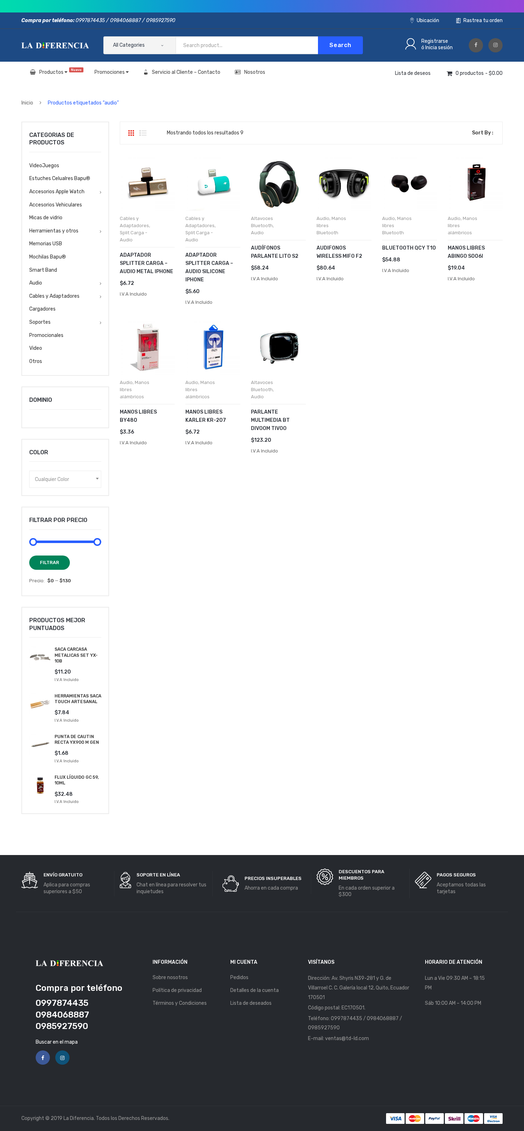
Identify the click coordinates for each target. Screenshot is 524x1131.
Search (340, 45)
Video (35, 348)
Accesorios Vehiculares (55, 205)
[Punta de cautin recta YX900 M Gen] (40, 745)
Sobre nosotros (170, 977)
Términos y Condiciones (180, 1003)
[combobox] (65, 479)
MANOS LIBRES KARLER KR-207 (205, 416)
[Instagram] (495, 45)
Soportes (40, 322)
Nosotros (254, 72)
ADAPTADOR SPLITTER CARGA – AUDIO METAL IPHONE (146, 263)
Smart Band (43, 270)
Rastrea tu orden (482, 20)
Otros (35, 361)
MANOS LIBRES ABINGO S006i (466, 252)
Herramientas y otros (53, 231)
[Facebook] (476, 45)
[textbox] (65, 479)
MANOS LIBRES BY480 (138, 416)
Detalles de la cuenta (254, 990)
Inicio (27, 103)
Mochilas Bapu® (47, 257)
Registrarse (434, 41)
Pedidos (239, 977)
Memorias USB (45, 244)
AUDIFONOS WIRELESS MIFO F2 (339, 252)
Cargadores (42, 309)
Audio (257, 232)
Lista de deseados (251, 1003)
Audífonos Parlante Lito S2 (274, 252)
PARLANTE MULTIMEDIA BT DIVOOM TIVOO (270, 420)
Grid (131, 133)
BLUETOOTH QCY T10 (409, 248)
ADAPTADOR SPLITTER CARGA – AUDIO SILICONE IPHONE (209, 267)
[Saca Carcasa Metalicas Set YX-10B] (40, 657)
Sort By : (482, 133)
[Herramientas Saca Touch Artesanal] (40, 704)
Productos (60, 71)
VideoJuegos (44, 166)
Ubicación (427, 20)
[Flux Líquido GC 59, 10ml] (40, 785)
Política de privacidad (177, 990)
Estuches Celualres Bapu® (59, 178)
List (143, 133)
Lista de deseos (413, 73)
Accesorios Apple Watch (56, 192)
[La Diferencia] (55, 45)
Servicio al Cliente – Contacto (186, 72)
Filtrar (49, 562)
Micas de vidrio (45, 218)
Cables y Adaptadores (54, 296)
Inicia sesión (439, 48)
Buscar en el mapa (57, 1042)
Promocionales (46, 335)
